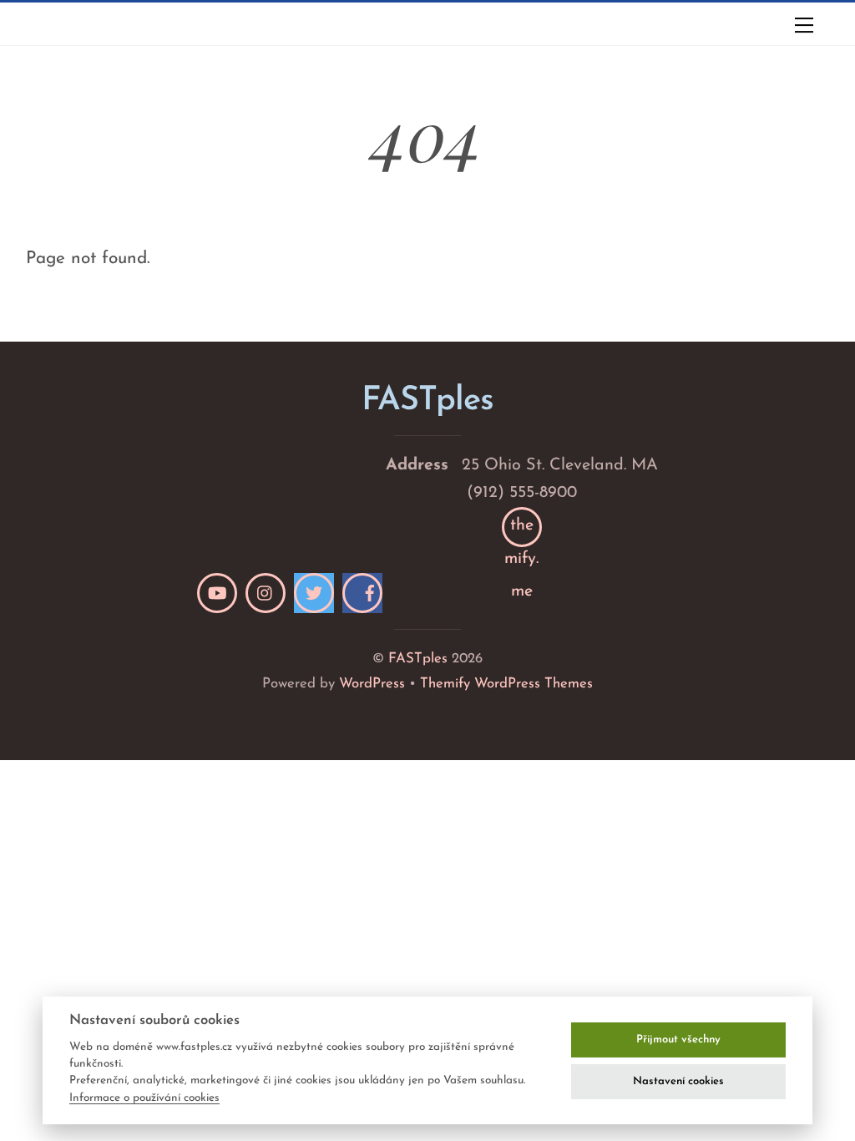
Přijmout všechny (678, 1039)
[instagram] (265, 593)
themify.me (521, 532)
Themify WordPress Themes (506, 684)
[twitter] (314, 593)
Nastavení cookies (678, 1081)
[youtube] (217, 593)
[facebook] (362, 593)
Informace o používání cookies (144, 1098)
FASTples (418, 659)
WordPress (372, 684)
